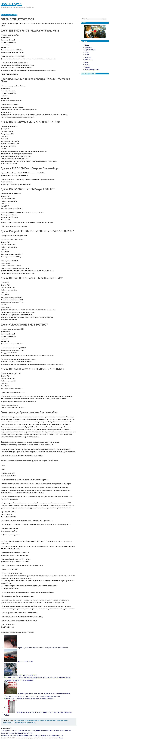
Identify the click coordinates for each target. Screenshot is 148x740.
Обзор (87, 55)
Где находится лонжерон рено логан (42, 699)
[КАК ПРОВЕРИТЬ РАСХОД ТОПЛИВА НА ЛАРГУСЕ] (15, 696)
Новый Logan (11, 4)
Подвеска (88, 57)
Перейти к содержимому (9, 15)
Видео (87, 45)
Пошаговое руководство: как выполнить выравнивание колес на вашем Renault (43, 694)
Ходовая (87, 67)
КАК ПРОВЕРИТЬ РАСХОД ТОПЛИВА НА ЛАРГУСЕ (43, 696)
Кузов (86, 52)
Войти (61, 738)
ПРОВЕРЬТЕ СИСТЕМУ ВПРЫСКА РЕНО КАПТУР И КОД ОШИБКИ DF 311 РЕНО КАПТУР (32, 735)
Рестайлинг (88, 60)
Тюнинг (87, 64)
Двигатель (88, 47)
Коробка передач (90, 50)
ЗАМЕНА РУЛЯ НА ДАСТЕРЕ (26, 675)
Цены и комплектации (92, 69)
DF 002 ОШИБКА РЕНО (25, 661)
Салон (87, 62)
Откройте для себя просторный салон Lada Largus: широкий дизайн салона (42, 648)
